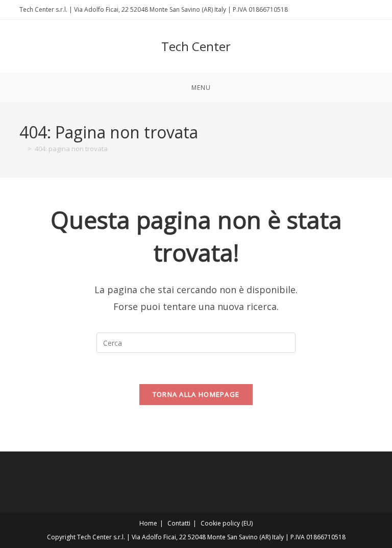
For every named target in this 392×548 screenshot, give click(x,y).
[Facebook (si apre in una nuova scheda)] (358, 10)
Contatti (178, 523)
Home (148, 523)
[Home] (21, 148)
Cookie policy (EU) (227, 523)
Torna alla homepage (196, 394)
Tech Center (196, 46)
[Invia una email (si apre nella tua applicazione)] (368, 10)
